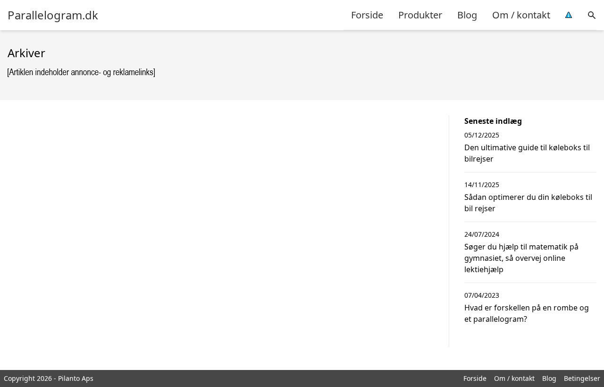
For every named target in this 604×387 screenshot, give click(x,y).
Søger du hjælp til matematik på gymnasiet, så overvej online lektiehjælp (521, 258)
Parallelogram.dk (53, 15)
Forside (367, 15)
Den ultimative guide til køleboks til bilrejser (527, 153)
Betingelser (582, 378)
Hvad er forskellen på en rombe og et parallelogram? (526, 313)
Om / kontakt (521, 15)
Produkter (420, 15)
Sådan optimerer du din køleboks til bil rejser (528, 203)
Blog (467, 15)
